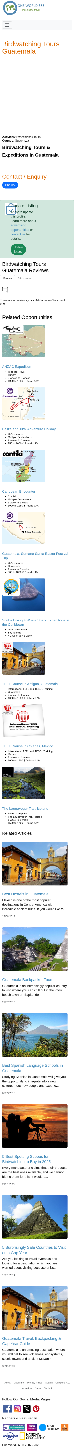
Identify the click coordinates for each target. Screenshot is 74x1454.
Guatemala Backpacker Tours (27, 979)
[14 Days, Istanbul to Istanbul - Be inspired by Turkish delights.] (23, 342)
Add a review (24, 278)
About (7, 1382)
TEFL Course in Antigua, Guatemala (30, 684)
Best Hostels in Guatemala (25, 894)
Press (38, 1388)
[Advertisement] (37, 95)
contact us (18, 234)
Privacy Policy (34, 1382)
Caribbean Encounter (18, 491)
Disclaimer (18, 1382)
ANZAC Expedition (16, 367)
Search (49, 1382)
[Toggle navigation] (7, 25)
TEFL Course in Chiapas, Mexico (27, 746)
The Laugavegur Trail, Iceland (25, 808)
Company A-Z (63, 1382)
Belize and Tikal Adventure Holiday (29, 429)
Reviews (7, 278)
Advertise (27, 1388)
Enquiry (10, 185)
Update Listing (18, 249)
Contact (48, 1388)
